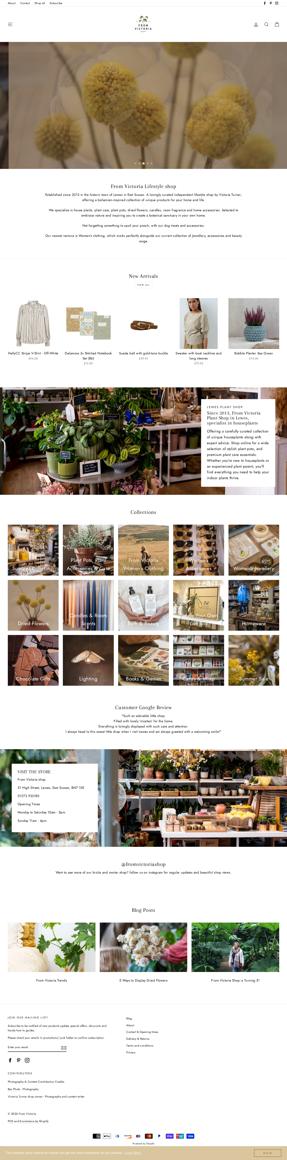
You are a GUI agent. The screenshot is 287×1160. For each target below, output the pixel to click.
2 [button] (139, 163)
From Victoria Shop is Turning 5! (235, 980)
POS (10, 1121)
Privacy (130, 1052)
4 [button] (148, 163)
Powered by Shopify (143, 1143)
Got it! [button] (267, 1153)
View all (143, 284)
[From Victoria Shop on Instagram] (27, 1060)
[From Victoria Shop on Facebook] (10, 1060)
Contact (25, 3)
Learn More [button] (133, 1153)
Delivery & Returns (138, 1039)
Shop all (40, 3)
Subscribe (56, 3)
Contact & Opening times (142, 1032)
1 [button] (135, 163)
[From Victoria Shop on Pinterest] (18, 1060)
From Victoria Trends (51, 980)
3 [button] (143, 163)
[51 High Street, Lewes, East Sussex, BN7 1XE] (143, 798)
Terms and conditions (139, 1046)
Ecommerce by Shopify (34, 1121)
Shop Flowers (143, 155)
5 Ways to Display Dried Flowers (143, 980)
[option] (143, 105)
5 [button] (151, 163)
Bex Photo (14, 1089)
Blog (129, 1018)
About (11, 3)
